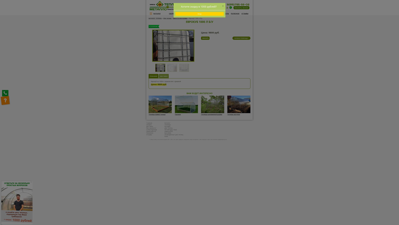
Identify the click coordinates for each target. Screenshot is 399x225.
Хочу (199, 14)
